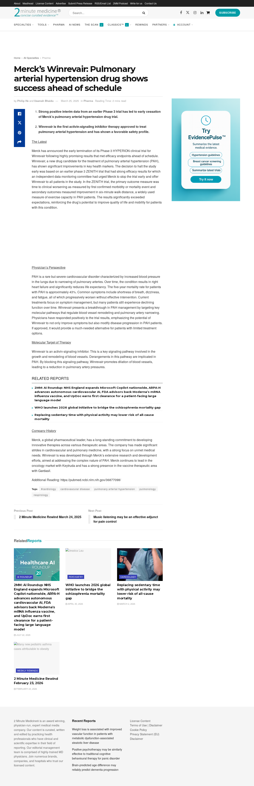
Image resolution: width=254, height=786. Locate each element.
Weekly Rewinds (27, 670)
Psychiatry (76, 576)
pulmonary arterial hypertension (114, 489)
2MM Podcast (120, 3)
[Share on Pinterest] (19, 133)
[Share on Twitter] (19, 123)
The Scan (93, 24)
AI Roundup (24, 576)
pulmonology (148, 489)
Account (183, 24)
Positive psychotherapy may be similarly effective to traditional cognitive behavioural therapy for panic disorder (97, 753)
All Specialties (31, 57)
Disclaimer (136, 739)
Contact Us (151, 3)
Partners (159, 24)
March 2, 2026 (127, 603)
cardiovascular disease (75, 489)
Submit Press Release (80, 3)
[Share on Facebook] (19, 113)
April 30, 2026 (75, 603)
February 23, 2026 (26, 688)
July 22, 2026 (23, 634)
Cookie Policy (138, 730)
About (17, 3)
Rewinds (141, 24)
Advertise (61, 3)
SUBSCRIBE (227, 12)
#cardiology (48, 489)
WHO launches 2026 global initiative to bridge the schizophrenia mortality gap (98, 407)
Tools (42, 24)
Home (17, 57)
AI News (74, 24)
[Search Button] (144, 13)
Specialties (22, 24)
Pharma (59, 24)
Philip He (23, 101)
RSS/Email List (103, 3)
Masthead (28, 3)
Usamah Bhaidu (44, 101)
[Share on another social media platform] (19, 142)
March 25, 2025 (70, 101)
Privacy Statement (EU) (144, 734)
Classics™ (118, 24)
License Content (44, 3)
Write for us (136, 3)
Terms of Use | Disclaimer (146, 725)
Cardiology (128, 576)
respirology (41, 495)
